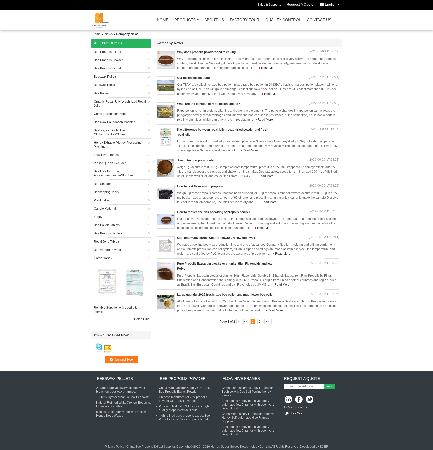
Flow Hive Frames (106, 155)
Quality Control (283, 20)
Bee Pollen (101, 93)
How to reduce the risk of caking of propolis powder (213, 212)
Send (329, 386)
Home (162, 20)
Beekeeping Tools (106, 192)
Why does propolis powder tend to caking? (207, 52)
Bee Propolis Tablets (108, 233)
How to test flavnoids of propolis (200, 186)
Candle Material (105, 208)
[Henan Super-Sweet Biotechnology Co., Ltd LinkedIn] (288, 399)
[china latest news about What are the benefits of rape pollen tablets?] (166, 111)
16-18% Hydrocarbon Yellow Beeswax (122, 397)
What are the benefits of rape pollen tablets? (208, 104)
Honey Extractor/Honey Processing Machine (118, 144)
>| (274, 321)
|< (239, 321)
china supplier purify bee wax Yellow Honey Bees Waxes (121, 413)
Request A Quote (300, 4)
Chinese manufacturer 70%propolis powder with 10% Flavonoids (183, 399)
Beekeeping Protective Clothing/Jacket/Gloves (109, 132)
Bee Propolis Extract (108, 52)
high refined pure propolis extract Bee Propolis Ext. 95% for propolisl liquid (184, 417)
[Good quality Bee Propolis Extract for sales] (107, 282)
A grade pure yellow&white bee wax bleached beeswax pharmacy (120, 389)
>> (267, 321)
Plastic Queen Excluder (110, 163)
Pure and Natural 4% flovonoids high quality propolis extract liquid (184, 408)
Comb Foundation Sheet (110, 114)
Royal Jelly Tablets (107, 241)
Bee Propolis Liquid (107, 68)
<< (246, 321)
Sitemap (302, 407)
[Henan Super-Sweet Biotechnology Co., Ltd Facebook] (299, 399)
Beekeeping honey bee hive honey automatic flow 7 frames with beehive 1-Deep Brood (248, 404)
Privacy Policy (114, 446)
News (109, 34)
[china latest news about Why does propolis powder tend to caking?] (166, 60)
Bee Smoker (102, 184)
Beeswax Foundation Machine (114, 122)
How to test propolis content (196, 160)
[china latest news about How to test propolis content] (165, 168)
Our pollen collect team (193, 78)
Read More (268, 68)
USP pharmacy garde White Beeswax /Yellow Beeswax (216, 238)
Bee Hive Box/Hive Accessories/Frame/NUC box (113, 173)
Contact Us (319, 20)
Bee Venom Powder (107, 250)
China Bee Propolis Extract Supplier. (151, 446)
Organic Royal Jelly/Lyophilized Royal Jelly (120, 103)
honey (98, 217)
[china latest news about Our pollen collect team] (166, 85)
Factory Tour (244, 20)
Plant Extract (102, 200)
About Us (214, 20)
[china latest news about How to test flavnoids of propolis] (166, 194)
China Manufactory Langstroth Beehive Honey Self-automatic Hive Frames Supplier (248, 417)
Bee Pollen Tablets (107, 225)
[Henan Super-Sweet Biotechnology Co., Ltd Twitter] (310, 399)
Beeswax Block (104, 85)
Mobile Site (294, 413)
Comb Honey (103, 258)
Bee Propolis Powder (108, 60)
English (330, 4)
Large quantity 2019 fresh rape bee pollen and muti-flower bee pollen (225, 294)
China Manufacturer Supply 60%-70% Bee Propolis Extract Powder (184, 389)
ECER (324, 446)
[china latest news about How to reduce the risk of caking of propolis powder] (166, 220)
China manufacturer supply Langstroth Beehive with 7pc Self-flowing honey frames (248, 391)
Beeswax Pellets (105, 76)
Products (185, 20)
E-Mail (289, 407)
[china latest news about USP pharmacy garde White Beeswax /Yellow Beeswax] (166, 245)
